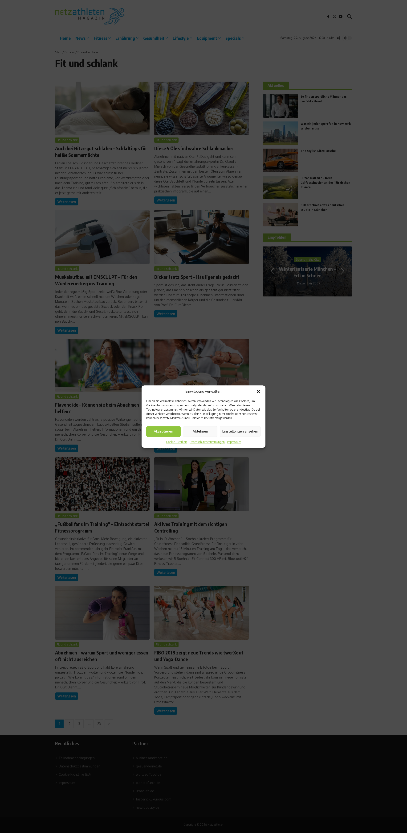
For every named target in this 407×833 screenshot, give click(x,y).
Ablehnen (200, 431)
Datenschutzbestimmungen (207, 442)
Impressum (234, 442)
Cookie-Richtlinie (176, 442)
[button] (258, 391)
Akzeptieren (163, 431)
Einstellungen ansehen (240, 431)
